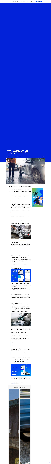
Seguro (28, 1)
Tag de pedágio (24, 1)
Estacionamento (14, 1)
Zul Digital (9, 156)
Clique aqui (13, 383)
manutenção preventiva (23, 240)
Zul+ (33, 1)
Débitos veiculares (19, 1)
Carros (31, 1)
